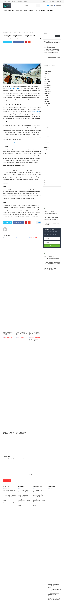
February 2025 (47, 81)
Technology (30, 10)
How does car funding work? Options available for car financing (9, 492)
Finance (51, 10)
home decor (47, 168)
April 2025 (46, 79)
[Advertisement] (32, 22)
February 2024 (47, 103)
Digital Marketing (47, 153)
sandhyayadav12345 (9, 38)
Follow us (51, 5)
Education (46, 157)
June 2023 (46, 119)
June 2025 (46, 75)
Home (5, 1)
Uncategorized (47, 184)
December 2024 (47, 85)
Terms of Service (19, 1)
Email (17, 474)
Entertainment (37, 10)
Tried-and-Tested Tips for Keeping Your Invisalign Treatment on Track (23, 495)
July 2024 (46, 95)
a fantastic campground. (13, 217)
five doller (28, 605)
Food (21, 10)
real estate (46, 174)
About (9, 1)
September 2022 (47, 131)
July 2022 (46, 135)
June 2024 (46, 97)
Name (4, 474)
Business (5, 10)
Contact (13, 1)
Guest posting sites (12, 142)
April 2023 (46, 123)
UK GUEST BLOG (38, 605)
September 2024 (47, 91)
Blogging (46, 149)
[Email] (29, 42)
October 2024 (47, 89)
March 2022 (46, 142)
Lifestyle (25, 10)
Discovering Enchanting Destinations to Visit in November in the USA (33, 341)
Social (45, 176)
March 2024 (46, 101)
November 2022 (47, 129)
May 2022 (46, 138)
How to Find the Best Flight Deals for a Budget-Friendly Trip (34, 333)
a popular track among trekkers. (13, 88)
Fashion (43, 10)
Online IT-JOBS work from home (51, 217)
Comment (5, 461)
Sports (9, 10)
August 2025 (47, 73)
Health (13, 10)
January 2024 (47, 105)
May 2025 (46, 77)
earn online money (48, 155)
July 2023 (46, 117)
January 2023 (47, 127)
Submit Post (58, 1)
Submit (25, 1)
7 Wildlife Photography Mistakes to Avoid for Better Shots (21, 333)
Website (30, 474)
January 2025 (47, 83)
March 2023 (46, 125)
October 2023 (47, 111)
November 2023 (47, 109)
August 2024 (47, 93)
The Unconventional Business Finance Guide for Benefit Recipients (54, 594)
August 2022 (47, 133)
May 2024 (46, 99)
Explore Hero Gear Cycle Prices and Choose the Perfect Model (8, 333)
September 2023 (47, 113)
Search (45, 33)
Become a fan (58, 5)
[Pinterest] (26, 42)
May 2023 (46, 121)
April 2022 (46, 140)
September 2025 (47, 71)
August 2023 (47, 115)
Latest (34, 603)
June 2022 (46, 136)
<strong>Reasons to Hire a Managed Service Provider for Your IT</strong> (24, 500)
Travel (47, 10)
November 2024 (47, 87)
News (17, 10)
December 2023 (47, 107)
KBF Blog (32, 605)
